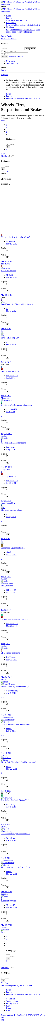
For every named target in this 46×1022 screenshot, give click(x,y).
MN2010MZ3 (12, 376)
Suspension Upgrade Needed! (13, 548)
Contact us (10, 999)
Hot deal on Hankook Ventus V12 (15, 800)
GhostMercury (12, 691)
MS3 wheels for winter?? (11, 371)
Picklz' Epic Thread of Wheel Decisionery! (18, 762)
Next (3, 154)
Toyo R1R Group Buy (10, 338)
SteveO (9, 729)
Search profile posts (24, 32)
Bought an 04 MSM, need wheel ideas (16, 405)
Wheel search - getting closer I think (15, 867)
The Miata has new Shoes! (11, 510)
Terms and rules (12, 1001)
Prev (3, 120)
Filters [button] (3, 174)
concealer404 (11, 409)
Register (4, 75)
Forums (9, 18)
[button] (3, 7)
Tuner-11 (4, 894)
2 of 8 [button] (11, 156)
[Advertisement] (23, 209)
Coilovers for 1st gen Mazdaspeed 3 (15, 834)
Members (10, 27)
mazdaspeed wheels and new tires (14, 619)
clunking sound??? (8, 476)
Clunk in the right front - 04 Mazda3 (15, 237)
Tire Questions (7, 586)
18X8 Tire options (8, 271)
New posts (10, 20)
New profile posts (22, 25)
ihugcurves (10, 447)
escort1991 (10, 241)
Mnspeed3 (5, 398)
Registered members (14, 29)
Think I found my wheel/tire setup (14, 686)
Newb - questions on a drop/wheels (15, 724)
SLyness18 (10, 905)
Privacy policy (12, 1003)
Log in (3, 70)
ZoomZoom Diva (8, 503)
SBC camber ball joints (10, 653)
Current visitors (29, 29)
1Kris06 (9, 275)
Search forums (21, 20)
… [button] (7, 134)
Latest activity (35, 25)
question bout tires (8, 901)
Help (8, 1006)
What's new (11, 23)
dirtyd (8, 552)
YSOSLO (5, 755)
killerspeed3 (11, 590)
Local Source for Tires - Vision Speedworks (18, 304)
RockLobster (11, 657)
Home (8, 16)
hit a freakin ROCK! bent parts (13, 443)
